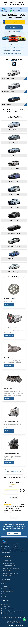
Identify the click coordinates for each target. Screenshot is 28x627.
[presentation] (12, 516)
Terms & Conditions (8, 591)
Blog (4, 596)
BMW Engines (7, 560)
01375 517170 (15, 534)
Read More (8, 305)
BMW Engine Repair (8, 575)
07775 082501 (6, 606)
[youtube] (22, 625)
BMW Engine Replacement (10, 573)
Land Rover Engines (8, 563)
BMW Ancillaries (7, 570)
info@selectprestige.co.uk (9, 608)
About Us (5, 584)
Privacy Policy (7, 589)
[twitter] (14, 625)
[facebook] (12, 625)
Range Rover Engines (9, 565)
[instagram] (20, 625)
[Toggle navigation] (26, 10)
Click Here (19, 31)
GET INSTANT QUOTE (14, 27)
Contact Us (6, 586)
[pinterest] (18, 625)
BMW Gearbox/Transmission (11, 568)
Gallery (5, 594)
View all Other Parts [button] (13, 471)
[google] (16, 625)
